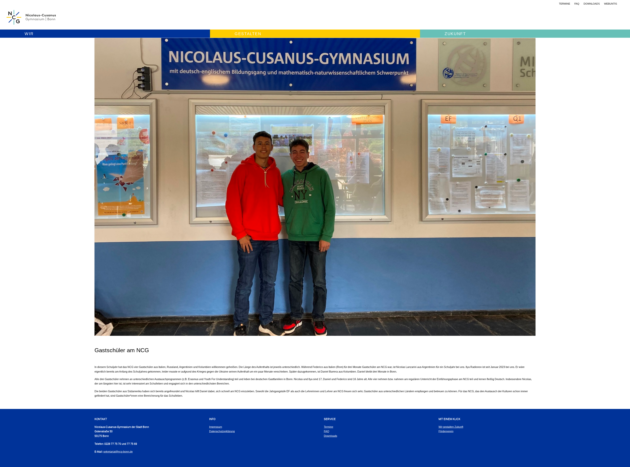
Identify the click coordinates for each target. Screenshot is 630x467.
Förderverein (446, 431)
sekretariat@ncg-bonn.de (118, 451)
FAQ (576, 3)
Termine (564, 3)
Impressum (215, 426)
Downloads (592, 3)
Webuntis (610, 3)
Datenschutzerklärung (222, 431)
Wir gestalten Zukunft (451, 426)
